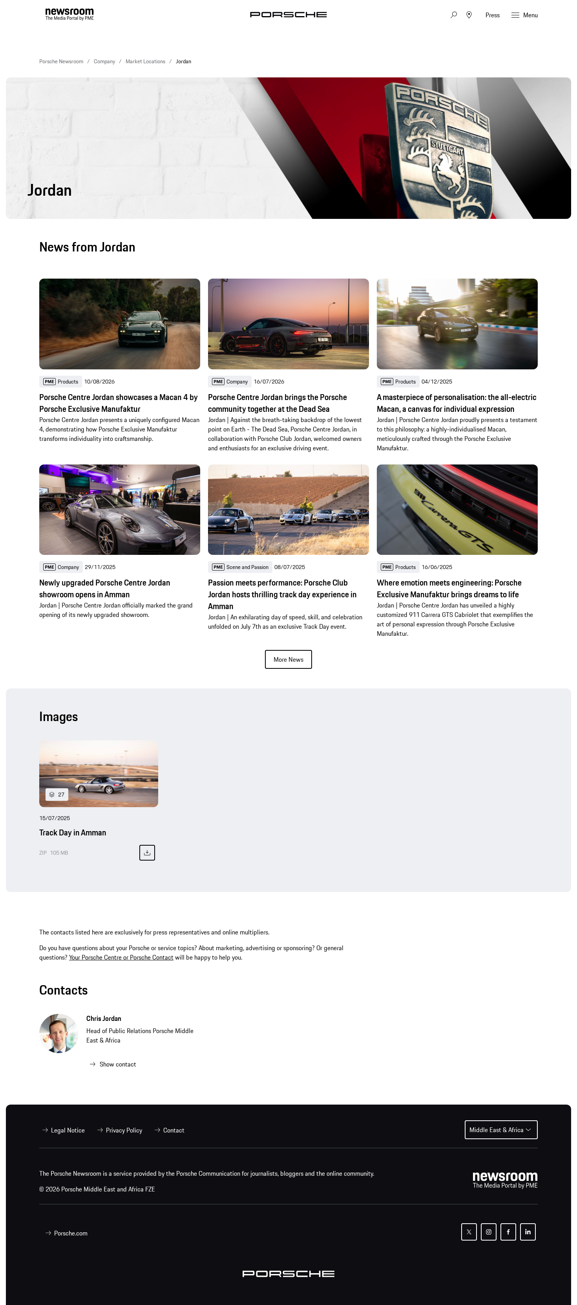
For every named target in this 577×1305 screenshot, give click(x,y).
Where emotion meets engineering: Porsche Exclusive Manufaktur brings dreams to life (449, 588)
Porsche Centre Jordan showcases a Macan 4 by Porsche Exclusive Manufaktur (118, 403)
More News (288, 659)
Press (493, 15)
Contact (173, 1130)
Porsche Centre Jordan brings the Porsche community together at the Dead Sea (277, 403)
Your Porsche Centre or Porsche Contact (121, 957)
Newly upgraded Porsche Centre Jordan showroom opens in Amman (104, 588)
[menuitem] (62, 1130)
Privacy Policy (124, 1130)
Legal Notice (68, 1130)
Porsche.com (71, 1233)
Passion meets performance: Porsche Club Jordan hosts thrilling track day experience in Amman (282, 594)
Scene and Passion (247, 567)
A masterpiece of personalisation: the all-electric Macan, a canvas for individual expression (457, 403)
